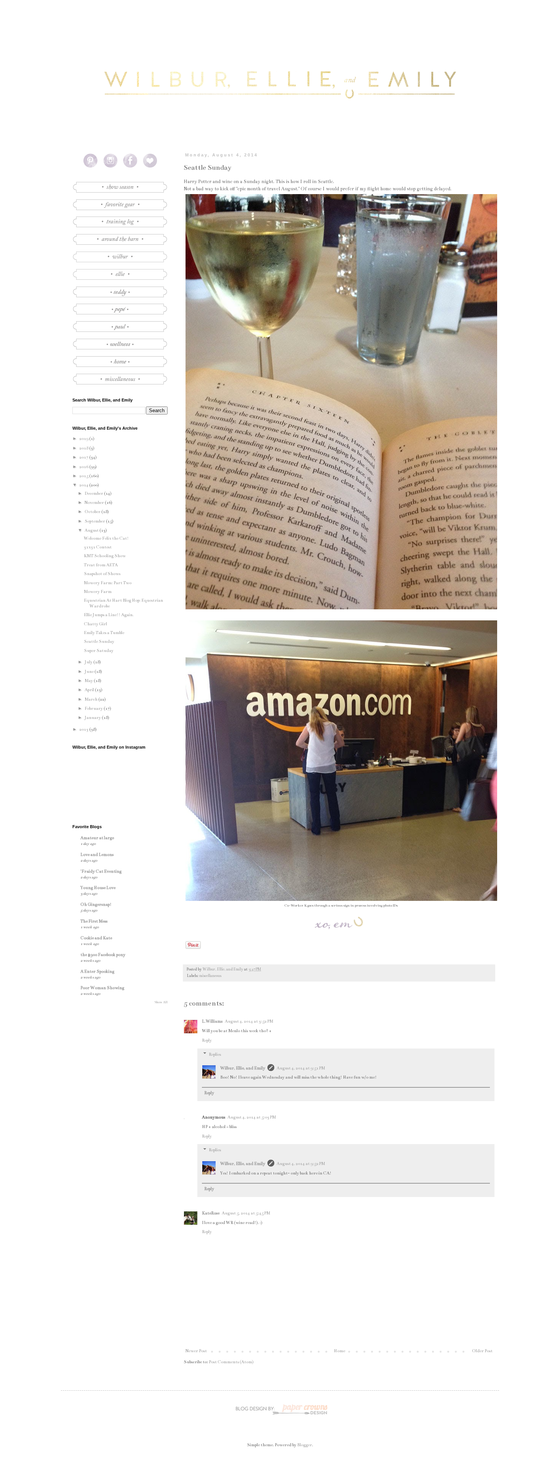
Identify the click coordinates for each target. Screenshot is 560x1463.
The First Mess (93, 921)
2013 (84, 729)
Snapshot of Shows (102, 573)
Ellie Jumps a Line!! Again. (109, 614)
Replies (215, 1054)
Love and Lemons (97, 854)
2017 (84, 457)
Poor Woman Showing (102, 987)
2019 (84, 438)
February (94, 708)
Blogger (304, 1444)
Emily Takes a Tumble (104, 632)
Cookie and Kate (96, 937)
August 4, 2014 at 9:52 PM (301, 1163)
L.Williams (212, 1021)
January (93, 717)
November (95, 502)
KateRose (210, 1213)
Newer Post (196, 1350)
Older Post (482, 1350)
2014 (84, 485)
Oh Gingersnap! (96, 904)
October (93, 511)
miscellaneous (210, 976)
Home (339, 1350)
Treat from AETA (101, 565)
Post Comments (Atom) (231, 1361)
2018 (84, 448)
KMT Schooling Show (105, 555)
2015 (84, 475)
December (94, 493)
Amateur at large (97, 837)
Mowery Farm (98, 591)
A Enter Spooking (97, 971)
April (90, 689)
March (91, 699)
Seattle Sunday (99, 641)
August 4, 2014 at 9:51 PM (301, 1068)
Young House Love (97, 887)
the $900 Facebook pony (102, 954)
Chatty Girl (95, 624)
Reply (207, 1040)
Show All (161, 1002)
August (92, 530)
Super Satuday (99, 650)
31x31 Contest (98, 547)
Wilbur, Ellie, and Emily (242, 1068)
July (89, 662)
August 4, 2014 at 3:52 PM (249, 1021)
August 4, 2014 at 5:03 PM (251, 1117)
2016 (84, 466)
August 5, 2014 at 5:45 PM (246, 1213)
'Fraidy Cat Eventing (101, 871)
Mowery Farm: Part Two (107, 582)
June (89, 671)
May (89, 680)
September (95, 521)
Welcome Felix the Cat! (106, 538)
